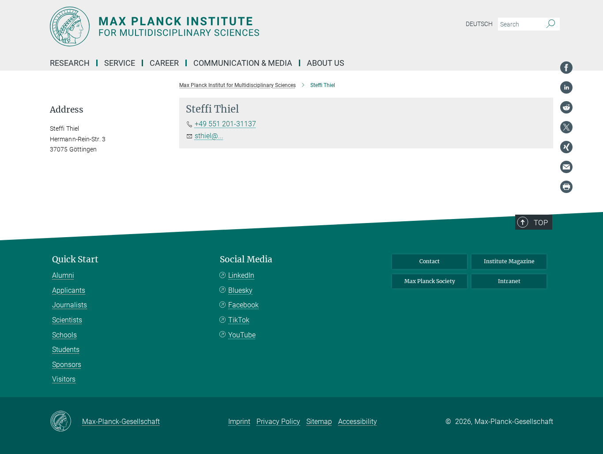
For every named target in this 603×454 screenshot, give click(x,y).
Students (65, 349)
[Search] (551, 24)
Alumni (63, 275)
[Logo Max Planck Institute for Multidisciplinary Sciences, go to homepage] (215, 26)
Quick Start (75, 259)
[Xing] (566, 147)
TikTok (238, 320)
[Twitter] (566, 127)
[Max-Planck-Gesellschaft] (66, 421)
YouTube (242, 335)
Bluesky (240, 290)
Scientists (67, 320)
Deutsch (479, 23)
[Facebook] (566, 67)
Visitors (63, 379)
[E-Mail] (566, 167)
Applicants (68, 290)
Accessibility (357, 421)
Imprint (239, 421)
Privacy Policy (278, 421)
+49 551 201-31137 (225, 124)
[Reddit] (566, 107)
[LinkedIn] (566, 87)
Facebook (243, 305)
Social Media (246, 259)
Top (541, 222)
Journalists (69, 305)
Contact (429, 261)
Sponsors (66, 364)
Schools (64, 335)
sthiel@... (209, 136)
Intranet (509, 281)
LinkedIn (241, 275)
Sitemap (319, 421)
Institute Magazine (509, 261)
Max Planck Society (429, 281)
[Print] (566, 186)
